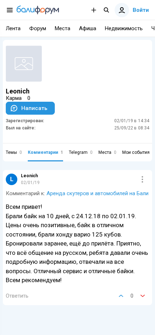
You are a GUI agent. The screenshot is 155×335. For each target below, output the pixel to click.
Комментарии (45, 152)
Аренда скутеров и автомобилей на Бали (97, 193)
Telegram (81, 152)
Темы (14, 152)
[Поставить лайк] (121, 295)
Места (107, 152)
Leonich (29, 175)
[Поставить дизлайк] (142, 295)
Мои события (138, 152)
